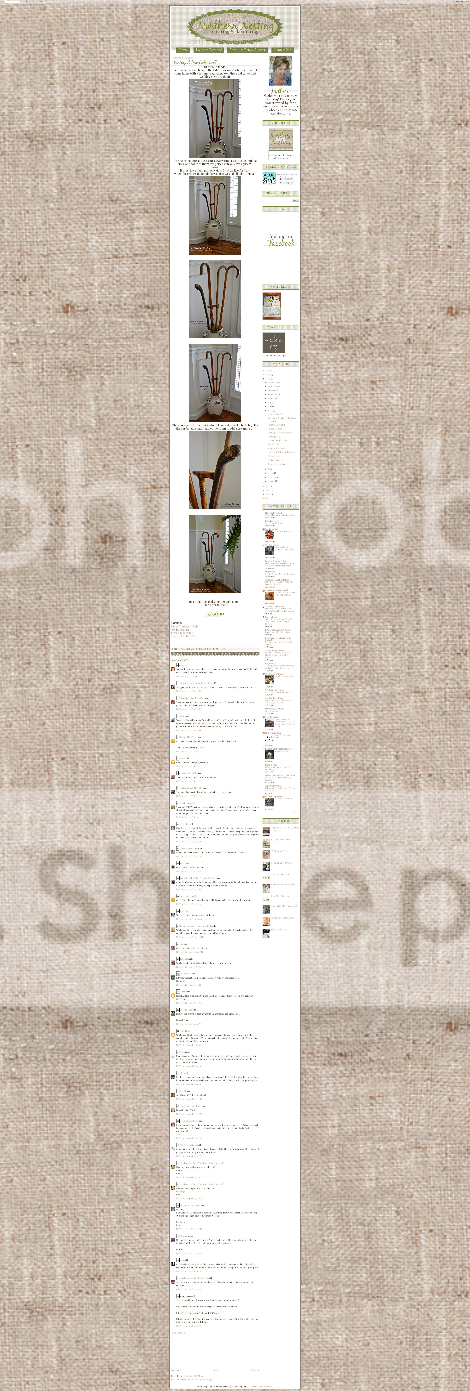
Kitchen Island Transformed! (284, 906)
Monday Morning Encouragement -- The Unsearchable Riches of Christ (285, 722)
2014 (267, 378)
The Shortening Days (284, 676)
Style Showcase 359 (273, 711)
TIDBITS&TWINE (273, 786)
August (271, 398)
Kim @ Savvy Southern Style (192, 698)
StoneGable (270, 571)
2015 (267, 374)
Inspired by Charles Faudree (283, 917)
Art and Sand (186, 1009)
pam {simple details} (189, 848)
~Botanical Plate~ (275, 428)
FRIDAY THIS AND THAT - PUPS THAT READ (285, 593)
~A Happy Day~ (274, 436)
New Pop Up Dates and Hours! (278, 692)
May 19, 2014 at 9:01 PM (189, 1024)
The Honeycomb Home (275, 650)
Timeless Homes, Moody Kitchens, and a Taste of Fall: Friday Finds (279, 564)
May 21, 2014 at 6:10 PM (189, 1271)
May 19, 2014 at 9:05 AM (189, 841)
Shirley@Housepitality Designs (194, 1278)
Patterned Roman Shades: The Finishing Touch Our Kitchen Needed (278, 655)
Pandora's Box (271, 529)
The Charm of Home (189, 1121)
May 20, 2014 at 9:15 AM (189, 1084)
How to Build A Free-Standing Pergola (278, 778)
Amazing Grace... (281, 751)
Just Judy (184, 959)
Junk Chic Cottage (273, 733)
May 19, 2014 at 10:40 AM (189, 952)
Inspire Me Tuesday (183, 636)
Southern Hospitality (274, 708)
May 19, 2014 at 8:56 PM (189, 1002)
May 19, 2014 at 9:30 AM (189, 889)
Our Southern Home (274, 698)
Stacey (182, 716)
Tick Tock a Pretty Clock (281, 863)
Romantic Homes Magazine (283, 884)
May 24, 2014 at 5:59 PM (189, 1326)
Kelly (183, 1073)
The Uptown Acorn (273, 545)
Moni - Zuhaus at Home (191, 1106)
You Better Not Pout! (273, 523)
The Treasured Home (274, 690)
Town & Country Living (275, 561)
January (271, 481)
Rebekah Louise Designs (262, 1386)
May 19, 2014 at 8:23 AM (188, 766)
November (273, 386)
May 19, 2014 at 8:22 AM (189, 751)
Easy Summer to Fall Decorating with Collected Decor (279, 701)
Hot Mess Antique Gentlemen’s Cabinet (278, 643)
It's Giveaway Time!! (279, 851)
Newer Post (176, 1370)
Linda (183, 863)
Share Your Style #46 (280, 874)
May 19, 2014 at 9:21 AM (188, 871)
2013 (267, 486)
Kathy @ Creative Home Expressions (195, 683)
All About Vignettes (273, 796)
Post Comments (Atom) (193, 1376)
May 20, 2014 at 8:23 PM (189, 1156)
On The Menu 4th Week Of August (280, 574)
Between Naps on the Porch (277, 630)
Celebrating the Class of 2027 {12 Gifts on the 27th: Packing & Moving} (279, 621)
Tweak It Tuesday (182, 633)
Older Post (254, 1370)
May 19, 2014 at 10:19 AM (189, 919)
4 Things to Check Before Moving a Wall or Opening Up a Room (280, 666)
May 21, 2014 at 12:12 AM (189, 1229)
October (272, 390)
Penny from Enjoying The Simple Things (198, 878)
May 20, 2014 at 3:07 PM (189, 1114)
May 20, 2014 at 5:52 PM (189, 1138)
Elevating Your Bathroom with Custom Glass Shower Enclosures (279, 609)
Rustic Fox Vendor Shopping (282, 736)
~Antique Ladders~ (276, 460)
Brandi (183, 1091)
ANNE (182, 758)
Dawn (181, 665)
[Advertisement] (189, 1351)
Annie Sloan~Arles (279, 929)
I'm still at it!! (273, 444)
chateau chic (185, 973)
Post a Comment (178, 1332)
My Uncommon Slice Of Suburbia (280, 775)
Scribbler (184, 824)
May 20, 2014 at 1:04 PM (189, 1099)
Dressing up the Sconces (278, 464)
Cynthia (183, 1236)
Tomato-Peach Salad (283, 531)
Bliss (182, 1052)
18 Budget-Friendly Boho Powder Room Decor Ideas (279, 583)
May (270, 410)
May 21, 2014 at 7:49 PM (189, 1289)
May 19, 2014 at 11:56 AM (189, 967)
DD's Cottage (186, 896)
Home (215, 1370)
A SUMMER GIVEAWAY (281, 839)
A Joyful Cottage (272, 717)
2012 (267, 490)
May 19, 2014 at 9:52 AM (189, 904)
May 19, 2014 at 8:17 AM (188, 730)
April (270, 469)
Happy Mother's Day (276, 448)
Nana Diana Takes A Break (276, 590)
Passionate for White (188, 773)
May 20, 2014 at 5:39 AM (189, 1045)
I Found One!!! (273, 456)
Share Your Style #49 (280, 896)
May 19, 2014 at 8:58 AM (188, 817)
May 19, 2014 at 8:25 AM (188, 781)
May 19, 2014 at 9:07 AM (189, 856)
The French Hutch (188, 1145)
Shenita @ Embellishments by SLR (195, 926)
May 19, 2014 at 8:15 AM (188, 691)
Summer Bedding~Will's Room (281, 452)
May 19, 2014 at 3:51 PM (188, 984)
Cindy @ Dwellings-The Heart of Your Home (200, 1163)
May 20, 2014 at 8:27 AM (189, 1066)
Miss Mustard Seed (273, 513)
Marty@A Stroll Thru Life (190, 788)
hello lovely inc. (272, 521)
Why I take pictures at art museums (280, 515)
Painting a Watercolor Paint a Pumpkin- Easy (277, 768)
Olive (182, 911)
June (270, 406)
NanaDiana (184, 803)
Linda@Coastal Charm (190, 1205)
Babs (182, 1030)
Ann (182, 1260)
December (272, 382)
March (271, 473)
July (270, 402)
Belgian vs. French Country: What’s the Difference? (280, 789)
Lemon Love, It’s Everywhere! (278, 632)
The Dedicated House (274, 606)
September (273, 394)
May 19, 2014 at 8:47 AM (188, 796)
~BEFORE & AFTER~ (276, 425)
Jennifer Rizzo (271, 765)
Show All (296, 813)
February (272, 477)
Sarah (183, 991)
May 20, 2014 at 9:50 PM (189, 1177)
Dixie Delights (271, 617)
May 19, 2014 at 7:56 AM (188, 676)
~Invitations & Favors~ (277, 440)
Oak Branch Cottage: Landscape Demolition (284, 548)
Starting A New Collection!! (194, 62)
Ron (181, 944)
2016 (267, 370)
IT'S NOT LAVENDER (283, 798)
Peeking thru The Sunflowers (278, 748)
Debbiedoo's (270, 663)
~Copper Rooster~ (275, 414)
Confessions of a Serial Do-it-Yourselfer (278, 639)
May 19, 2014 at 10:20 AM (189, 937)
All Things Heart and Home (277, 580)
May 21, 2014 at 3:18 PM (188, 1253)
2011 (267, 494)
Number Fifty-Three (188, 737)
